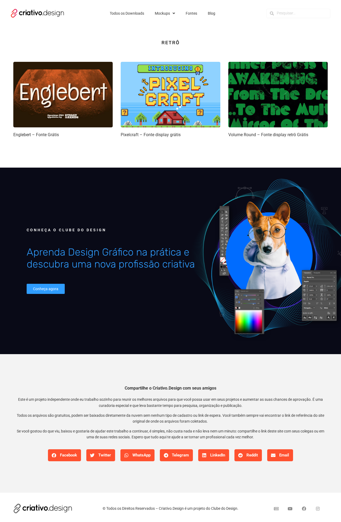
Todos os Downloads (127, 13)
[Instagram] (318, 508)
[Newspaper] (276, 508)
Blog (211, 13)
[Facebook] (304, 508)
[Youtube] (290, 508)
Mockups (162, 13)
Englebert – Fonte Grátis (36, 134)
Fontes (191, 13)
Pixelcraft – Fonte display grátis (151, 134)
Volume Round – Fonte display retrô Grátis (268, 134)
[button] (64, 455)
